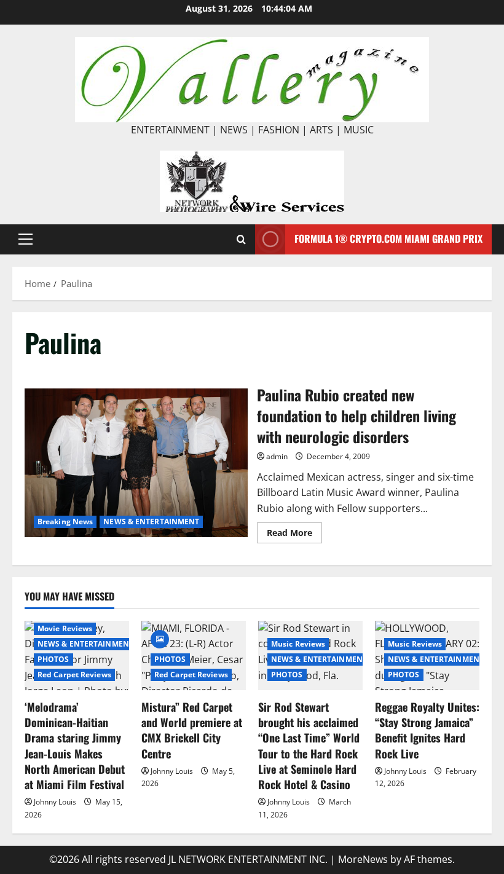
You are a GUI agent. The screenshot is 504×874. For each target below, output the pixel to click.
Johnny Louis (55, 802)
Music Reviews (298, 644)
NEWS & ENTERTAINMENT (151, 521)
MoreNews (363, 859)
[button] (25, 239)
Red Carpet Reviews (74, 674)
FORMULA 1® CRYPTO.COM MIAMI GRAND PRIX (388, 238)
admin (277, 456)
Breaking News (65, 521)
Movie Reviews (64, 628)
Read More (294, 534)
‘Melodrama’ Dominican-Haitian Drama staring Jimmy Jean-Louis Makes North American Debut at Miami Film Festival (75, 745)
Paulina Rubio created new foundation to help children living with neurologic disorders (136, 462)
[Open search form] (241, 239)
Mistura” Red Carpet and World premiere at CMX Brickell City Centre (191, 730)
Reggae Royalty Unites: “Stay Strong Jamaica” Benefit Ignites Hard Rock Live (427, 730)
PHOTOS (53, 659)
